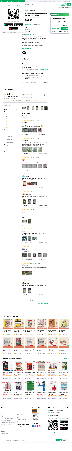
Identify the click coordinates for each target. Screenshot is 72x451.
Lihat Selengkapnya (26, 48)
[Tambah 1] (57, 22)
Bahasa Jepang (25, 10)
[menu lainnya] (47, 120)
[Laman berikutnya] (46, 300)
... (41, 300)
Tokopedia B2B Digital (6, 420)
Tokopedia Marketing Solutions (8, 422)
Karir (2, 414)
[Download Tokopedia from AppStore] (64, 425)
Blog (2, 416)
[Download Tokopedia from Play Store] (64, 421)
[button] (65, 7)
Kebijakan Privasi (20, 431)
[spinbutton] (55, 22)
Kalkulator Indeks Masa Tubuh (7, 424)
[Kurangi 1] (52, 22)
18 (43, 300)
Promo (59, 1)
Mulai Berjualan (52, 1)
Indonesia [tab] (59, 440)
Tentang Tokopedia (43, 1)
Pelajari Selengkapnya (53, 432)
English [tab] (64, 440)
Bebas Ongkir (20, 414)
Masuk (63, 4)
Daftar (69, 4)
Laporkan (46, 82)
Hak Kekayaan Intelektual (6, 412)
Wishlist (60, 31)
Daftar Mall (19, 421)
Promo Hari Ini (4, 429)
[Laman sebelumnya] (23, 300)
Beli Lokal (3, 431)
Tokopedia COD (20, 412)
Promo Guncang (4, 433)
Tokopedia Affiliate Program (7, 418)
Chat (54, 31)
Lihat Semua (66, 316)
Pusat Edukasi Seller (21, 419)
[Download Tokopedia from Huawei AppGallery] (64, 428)
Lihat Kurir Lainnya (44, 69)
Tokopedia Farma (5, 427)
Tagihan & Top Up (20, 410)
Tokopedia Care (66, 1)
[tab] (27, 24)
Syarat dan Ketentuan (21, 428)
